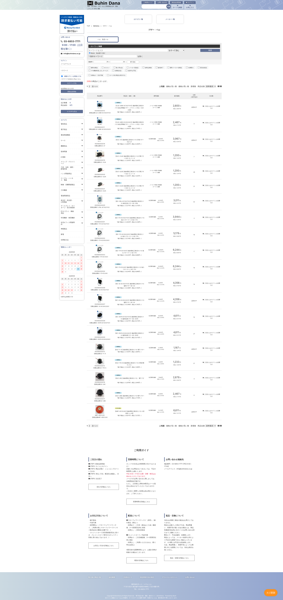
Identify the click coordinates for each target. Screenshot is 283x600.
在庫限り (191, 67)
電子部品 (64, 129)
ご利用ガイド (148, 2)
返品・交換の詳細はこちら (179, 558)
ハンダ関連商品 (66, 173)
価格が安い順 (171, 86)
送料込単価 (148, 67)
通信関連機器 (65, 135)
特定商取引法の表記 (147, 577)
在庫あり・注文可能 (97, 75)
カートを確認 (177, 7)
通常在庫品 (94, 67)
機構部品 (64, 146)
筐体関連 (64, 151)
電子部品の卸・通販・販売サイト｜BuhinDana (149, 596)
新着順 (193, 86)
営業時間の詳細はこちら (141, 502)
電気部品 (64, 124)
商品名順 (201, 86)
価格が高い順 (183, 86)
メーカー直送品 (133, 67)
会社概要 (112, 577)
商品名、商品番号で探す (98, 53)
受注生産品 (203, 67)
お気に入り (190, 7)
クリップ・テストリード (68, 162)
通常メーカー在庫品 (176, 67)
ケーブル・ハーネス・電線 (67, 179)
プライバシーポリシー (169, 577)
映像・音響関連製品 (68, 184)
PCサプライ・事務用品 (67, 212)
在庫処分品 (65, 240)
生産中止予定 (132, 70)
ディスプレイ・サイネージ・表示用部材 (68, 206)
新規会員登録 (176, 2)
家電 (62, 234)
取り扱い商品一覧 (94, 577)
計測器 (63, 157)
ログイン (190, 2)
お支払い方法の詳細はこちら (104, 545)
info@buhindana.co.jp (71, 53)
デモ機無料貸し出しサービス (99, 70)
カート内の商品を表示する (117, 75)
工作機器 (64, 190)
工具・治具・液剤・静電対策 (68, 168)
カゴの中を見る (72, 111)
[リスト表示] (221, 86)
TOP (88, 26)
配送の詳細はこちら (141, 560)
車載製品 (64, 229)
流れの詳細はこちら (104, 487)
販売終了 (160, 67)
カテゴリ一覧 (138, 19)
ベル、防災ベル (103, 39)
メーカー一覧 (170, 19)
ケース (63, 140)
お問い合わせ (162, 2)
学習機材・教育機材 (68, 218)
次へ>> (95, 86)
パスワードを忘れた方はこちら (71, 79)
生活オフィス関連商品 (68, 223)
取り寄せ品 (119, 67)
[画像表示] (219, 86)
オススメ (106, 67)
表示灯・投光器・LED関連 (67, 201)
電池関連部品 (65, 196)
